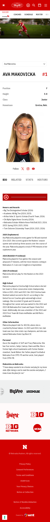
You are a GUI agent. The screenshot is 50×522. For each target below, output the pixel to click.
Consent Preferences (25, 469)
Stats (29, 179)
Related (16, 179)
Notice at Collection (25, 492)
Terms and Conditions (25, 475)
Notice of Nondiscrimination (25, 502)
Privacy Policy (25, 464)
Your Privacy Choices (25, 486)
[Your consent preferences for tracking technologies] (4, 517)
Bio (5, 179)
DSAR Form (25, 481)
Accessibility (25, 508)
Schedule (28, 14)
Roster (39, 14)
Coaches (17, 14)
